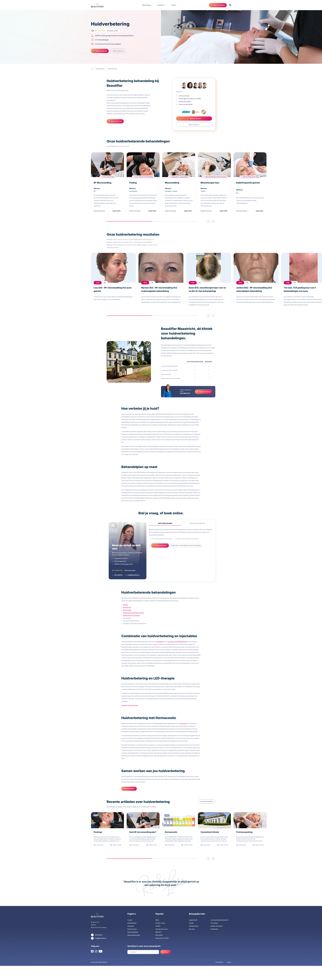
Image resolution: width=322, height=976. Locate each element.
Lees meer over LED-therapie (129, 705)
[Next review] (213, 221)
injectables (159, 642)
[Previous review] (208, 221)
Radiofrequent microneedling (131, 615)
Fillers (157, 920)
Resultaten (161, 5)
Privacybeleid (219, 962)
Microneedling (127, 610)
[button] (129, 858)
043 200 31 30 (185, 393)
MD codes (192, 929)
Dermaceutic (183, 723)
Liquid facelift (193, 920)
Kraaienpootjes (193, 926)
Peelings (125, 605)
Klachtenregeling (132, 932)
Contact (173, 5)
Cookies (228, 962)
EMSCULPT (158, 932)
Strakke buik (214, 929)
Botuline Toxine (160, 923)
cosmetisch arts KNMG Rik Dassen (177, 642)
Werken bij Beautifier (133, 935)
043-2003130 (118, 575)
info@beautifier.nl (133, 575)
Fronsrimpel (214, 923)
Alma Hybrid (159, 935)
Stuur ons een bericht (197, 523)
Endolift (191, 923)
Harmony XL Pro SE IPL (162, 938)
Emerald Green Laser (161, 929)
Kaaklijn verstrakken (217, 926)
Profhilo (157, 926)
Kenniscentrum (132, 929)
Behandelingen (146, 5)
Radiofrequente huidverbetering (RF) (133, 613)
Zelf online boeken (165, 523)
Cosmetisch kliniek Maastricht (219, 920)
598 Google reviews (112, 31)
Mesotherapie (127, 607)
